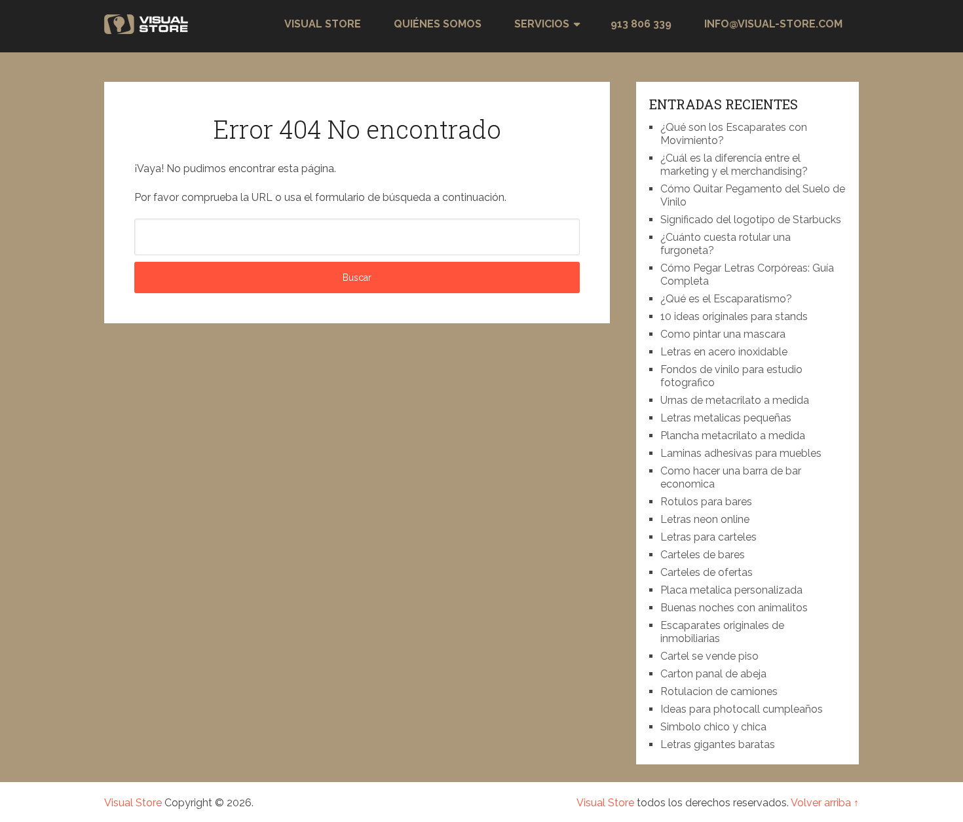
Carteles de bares (702, 554)
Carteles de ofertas (706, 572)
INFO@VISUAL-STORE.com (773, 24)
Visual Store (322, 24)
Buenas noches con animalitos (734, 607)
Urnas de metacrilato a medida (734, 400)
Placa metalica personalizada (731, 590)
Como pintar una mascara (722, 334)
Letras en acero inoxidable (723, 352)
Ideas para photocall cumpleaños (741, 709)
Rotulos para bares (706, 501)
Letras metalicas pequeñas (725, 418)
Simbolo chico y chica (713, 727)
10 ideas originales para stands (734, 316)
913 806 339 (641, 24)
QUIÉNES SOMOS (438, 24)
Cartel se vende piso (709, 656)
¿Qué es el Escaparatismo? (726, 299)
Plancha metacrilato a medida (732, 435)
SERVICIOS (541, 24)
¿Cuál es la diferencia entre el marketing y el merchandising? (734, 164)
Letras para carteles (708, 537)
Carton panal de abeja (713, 674)
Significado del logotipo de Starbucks (750, 219)
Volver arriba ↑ (825, 802)
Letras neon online (704, 519)
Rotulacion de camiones (719, 691)
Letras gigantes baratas (717, 744)
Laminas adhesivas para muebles (740, 453)
